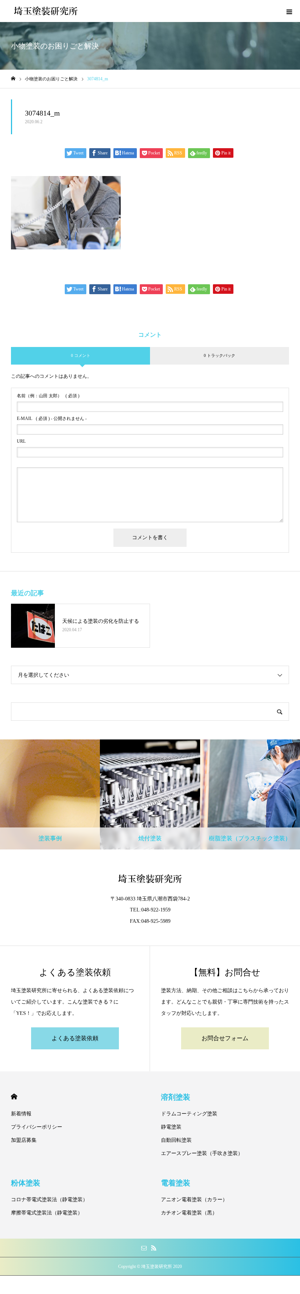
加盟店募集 (24, 1140)
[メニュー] (289, 11)
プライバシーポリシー (36, 1127)
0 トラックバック (219, 355)
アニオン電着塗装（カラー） (194, 1199)
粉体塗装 (25, 1183)
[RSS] (153, 1247)
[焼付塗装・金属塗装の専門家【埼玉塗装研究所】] (45, 11)
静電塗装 (171, 1127)
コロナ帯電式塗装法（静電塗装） (49, 1199)
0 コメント (80, 355)
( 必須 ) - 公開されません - (52, 418)
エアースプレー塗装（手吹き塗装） (202, 1153)
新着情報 (21, 1113)
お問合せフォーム (225, 1038)
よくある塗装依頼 (75, 1038)
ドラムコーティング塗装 (189, 1113)
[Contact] (143, 1247)
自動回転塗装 (176, 1140)
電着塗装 (175, 1183)
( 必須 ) (48, 396)
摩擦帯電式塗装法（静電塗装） (47, 1213)
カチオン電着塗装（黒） (189, 1213)
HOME (14, 1096)
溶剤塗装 (175, 1097)
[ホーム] (13, 78)
